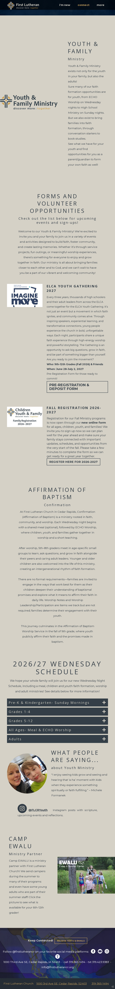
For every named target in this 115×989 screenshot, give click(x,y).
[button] (77, 387)
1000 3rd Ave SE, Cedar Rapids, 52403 (61, 983)
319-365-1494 (100, 983)
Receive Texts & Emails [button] (71, 941)
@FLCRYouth (38, 810)
